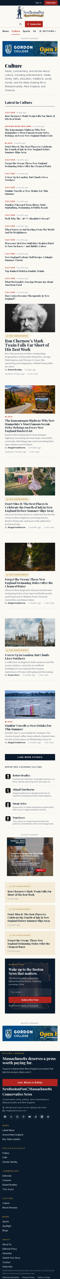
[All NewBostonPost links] (48, 1116)
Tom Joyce (19, 817)
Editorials (6, 1176)
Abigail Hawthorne (16, 448)
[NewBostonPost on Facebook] (4, 1116)
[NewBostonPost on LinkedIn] (41, 1116)
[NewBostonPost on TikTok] (35, 1116)
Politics (5, 1153)
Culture (16, 31)
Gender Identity (9, 1162)
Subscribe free (30, 1000)
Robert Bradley (15, 370)
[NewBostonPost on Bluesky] (29, 1116)
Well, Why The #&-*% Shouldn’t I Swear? (27, 218)
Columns (6, 1180)
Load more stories (30, 757)
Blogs (9, 417)
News (5, 31)
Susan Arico (14, 675)
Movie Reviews (9, 1207)
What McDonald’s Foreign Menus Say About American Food (29, 283)
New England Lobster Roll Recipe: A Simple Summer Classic (29, 259)
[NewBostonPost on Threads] (23, 1116)
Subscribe (51, 3)
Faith (4, 1157)
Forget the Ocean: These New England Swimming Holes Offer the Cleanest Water (28, 165)
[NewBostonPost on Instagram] (17, 1116)
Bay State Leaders (11, 1139)
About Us (6, 1244)
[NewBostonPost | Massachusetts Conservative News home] (30, 12)
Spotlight (6, 1226)
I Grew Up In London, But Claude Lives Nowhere (26, 179)
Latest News (8, 1130)
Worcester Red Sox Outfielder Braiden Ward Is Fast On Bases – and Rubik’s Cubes (29, 245)
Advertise (7, 1253)
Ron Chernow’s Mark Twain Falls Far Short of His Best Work (30, 117)
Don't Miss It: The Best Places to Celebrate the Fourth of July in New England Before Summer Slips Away (28, 149)
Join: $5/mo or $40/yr (30, 1082)
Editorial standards (10, 1277)
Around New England (12, 1135)
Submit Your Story (11, 1258)
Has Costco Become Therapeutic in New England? (27, 297)
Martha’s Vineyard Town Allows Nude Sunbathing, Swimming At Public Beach (26, 206)
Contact (6, 1262)
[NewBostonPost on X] (11, 1116)
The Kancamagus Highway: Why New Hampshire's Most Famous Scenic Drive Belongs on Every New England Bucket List (28, 132)
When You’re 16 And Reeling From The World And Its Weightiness (29, 231)
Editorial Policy (9, 1249)
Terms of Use (43, 1277)
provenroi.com (28, 1273)
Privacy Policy (28, 1277)
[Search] (20, 24)
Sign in (38, 3)
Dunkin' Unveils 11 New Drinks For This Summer (26, 192)
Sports (26, 31)
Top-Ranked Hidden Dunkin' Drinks (24, 271)
